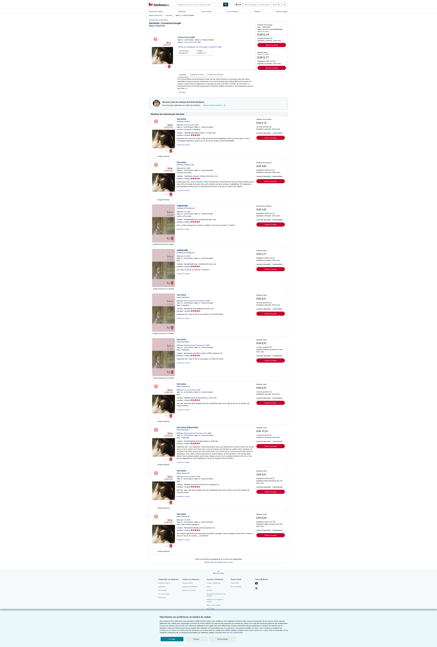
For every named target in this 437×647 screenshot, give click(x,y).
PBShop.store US (191, 398)
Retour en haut (218, 573)
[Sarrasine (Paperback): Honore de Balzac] (163, 462)
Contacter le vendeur (183, 145)
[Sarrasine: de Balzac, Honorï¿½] (163, 197)
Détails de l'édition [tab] (215, 74)
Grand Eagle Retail (191, 441)
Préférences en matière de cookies (215, 600)
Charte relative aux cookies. (259, 630)
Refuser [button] (196, 639)
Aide (284, 4)
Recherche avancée (156, 11)
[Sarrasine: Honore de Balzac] (163, 331)
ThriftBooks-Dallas (191, 133)
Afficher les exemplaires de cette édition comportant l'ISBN (199, 47)
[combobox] (199, 4)
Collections (182, 11)
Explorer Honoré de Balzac (212, 105)
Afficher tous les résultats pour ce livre (218, 562)
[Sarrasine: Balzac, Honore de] (163, 419)
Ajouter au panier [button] (272, 45)
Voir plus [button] (182, 92)
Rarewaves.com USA (192, 353)
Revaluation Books (191, 528)
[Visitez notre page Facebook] (256, 583)
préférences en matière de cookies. (172, 630)
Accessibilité (211, 609)
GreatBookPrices (190, 219)
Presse (209, 586)
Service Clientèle (236, 586)
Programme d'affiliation (190, 586)
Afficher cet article (263, 31)
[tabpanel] (216, 85)
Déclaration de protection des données (216, 595)
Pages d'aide (235, 583)
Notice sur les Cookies (214, 605)
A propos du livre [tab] (197, 74)
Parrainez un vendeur (189, 590)
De (184, 52)
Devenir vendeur (282, 11)
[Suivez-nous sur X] (256, 588)
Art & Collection (232, 11)
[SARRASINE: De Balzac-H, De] (163, 242)
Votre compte (264, 4)
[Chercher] (225, 4)
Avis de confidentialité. (235, 632)
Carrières (209, 590)
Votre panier (162, 597)
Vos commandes (163, 594)
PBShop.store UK (191, 484)
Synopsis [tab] (183, 74)
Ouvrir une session (251, 4)
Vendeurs (257, 11)
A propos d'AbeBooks (213, 583)
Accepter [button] (172, 639)
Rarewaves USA (190, 309)
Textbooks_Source (191, 176)
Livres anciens (206, 11)
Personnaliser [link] (222, 639)
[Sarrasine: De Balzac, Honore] (163, 154)
